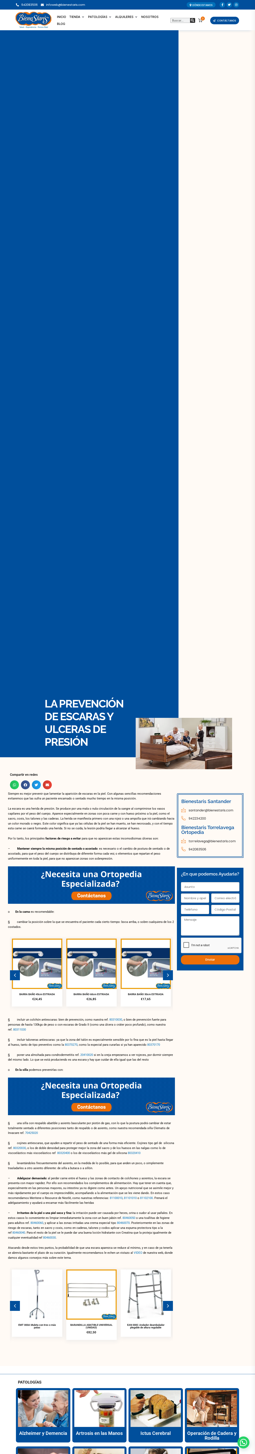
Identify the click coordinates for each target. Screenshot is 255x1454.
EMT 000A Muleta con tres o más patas (37, 1326)
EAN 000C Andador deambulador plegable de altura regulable (146, 1326)
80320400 (63, 1153)
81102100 (146, 1198)
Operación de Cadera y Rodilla (211, 1436)
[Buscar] (192, 20)
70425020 (31, 1133)
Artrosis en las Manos (99, 1433)
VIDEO (138, 1253)
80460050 (129, 1218)
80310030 (115, 1019)
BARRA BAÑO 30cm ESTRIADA (91, 994)
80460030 (49, 1237)
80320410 (134, 1153)
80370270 (71, 1045)
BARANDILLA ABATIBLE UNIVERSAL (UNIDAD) (91, 1326)
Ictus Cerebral (155, 1433)
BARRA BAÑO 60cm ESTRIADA (37, 994)
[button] (77, 17)
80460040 (18, 1232)
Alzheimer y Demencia (43, 1433)
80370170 (153, 1045)
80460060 (36, 1223)
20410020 (86, 1055)
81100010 (116, 1198)
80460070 (123, 1223)
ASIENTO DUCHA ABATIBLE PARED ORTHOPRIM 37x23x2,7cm (145, 995)
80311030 (19, 1029)
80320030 (19, 1148)
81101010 (130, 1198)
